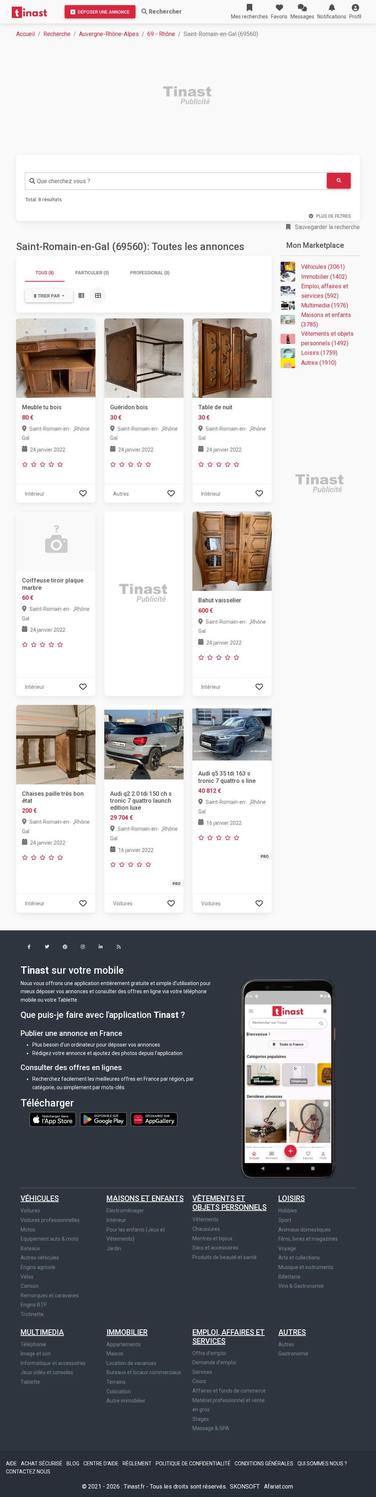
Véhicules (40, 1198)
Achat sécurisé (42, 1463)
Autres (292, 1332)
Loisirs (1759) (319, 352)
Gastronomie (293, 1354)
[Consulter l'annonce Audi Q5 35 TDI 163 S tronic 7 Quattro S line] (232, 734)
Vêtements (205, 1219)
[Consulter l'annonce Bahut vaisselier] (232, 551)
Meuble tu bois (42, 407)
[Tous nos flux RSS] (119, 947)
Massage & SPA (210, 1428)
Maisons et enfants (145, 1198)
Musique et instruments (305, 1267)
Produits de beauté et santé (224, 1257)
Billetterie (289, 1277)
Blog (73, 1463)
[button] (355, 12)
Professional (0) (150, 272)
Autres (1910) (318, 362)
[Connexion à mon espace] (83, 493)
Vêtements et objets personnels (229, 1203)
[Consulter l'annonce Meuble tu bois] (55, 357)
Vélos (27, 1277)
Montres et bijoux (212, 1238)
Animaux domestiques (304, 1230)
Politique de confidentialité (194, 1463)
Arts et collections (299, 1258)
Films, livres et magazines (308, 1239)
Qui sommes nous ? (322, 1463)
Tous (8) (45, 272)
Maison (114, 1354)
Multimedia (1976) (324, 305)
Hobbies (287, 1210)
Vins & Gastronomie (301, 1286)
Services (202, 1372)
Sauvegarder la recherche (326, 227)
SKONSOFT (245, 1486)
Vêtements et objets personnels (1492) (327, 338)
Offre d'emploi (209, 1353)
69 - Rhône (161, 34)
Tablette (30, 1382)
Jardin (113, 1248)
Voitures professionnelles (50, 1220)
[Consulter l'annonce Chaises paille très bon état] (55, 744)
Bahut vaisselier (219, 600)
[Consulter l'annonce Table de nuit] (232, 357)
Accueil (25, 34)
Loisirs (291, 1198)
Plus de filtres (333, 216)
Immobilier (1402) (324, 276)
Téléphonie (33, 1344)
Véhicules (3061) (323, 266)
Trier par (49, 296)
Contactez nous (28, 1472)
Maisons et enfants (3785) (326, 319)
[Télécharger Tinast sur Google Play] (104, 1119)
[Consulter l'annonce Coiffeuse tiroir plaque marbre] (55, 541)
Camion (30, 1286)
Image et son (36, 1354)
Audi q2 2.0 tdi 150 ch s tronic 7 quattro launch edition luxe (141, 800)
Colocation (118, 1391)
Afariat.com (278, 1486)
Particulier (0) (92, 272)
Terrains (116, 1382)
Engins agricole (38, 1267)
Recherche (56, 34)
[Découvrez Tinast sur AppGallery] (154, 1119)
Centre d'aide (101, 1463)
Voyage (287, 1248)
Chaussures (206, 1229)
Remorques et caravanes (50, 1295)
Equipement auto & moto (50, 1239)
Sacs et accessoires (215, 1248)
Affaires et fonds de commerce (229, 1391)
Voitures (30, 1210)
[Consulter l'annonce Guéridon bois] (144, 357)
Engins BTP (34, 1305)
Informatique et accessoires (53, 1363)
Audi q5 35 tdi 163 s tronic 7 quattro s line (227, 777)
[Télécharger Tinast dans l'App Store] (53, 1119)
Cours (199, 1381)
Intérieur (116, 1220)
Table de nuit (215, 407)
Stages (200, 1419)
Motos (28, 1230)
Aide (12, 1463)
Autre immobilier (125, 1401)
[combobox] (176, 181)
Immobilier (127, 1332)
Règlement (138, 1463)
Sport (284, 1220)
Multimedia (42, 1332)
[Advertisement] (192, 96)
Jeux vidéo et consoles (47, 1372)
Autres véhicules (40, 1258)
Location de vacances (131, 1363)
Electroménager (125, 1210)
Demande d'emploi (214, 1362)
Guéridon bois (129, 407)
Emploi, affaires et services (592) (324, 291)
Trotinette (32, 1314)
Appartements (123, 1344)
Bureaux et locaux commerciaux (143, 1372)
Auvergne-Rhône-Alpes (109, 34)
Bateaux (30, 1248)
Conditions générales (264, 1463)
